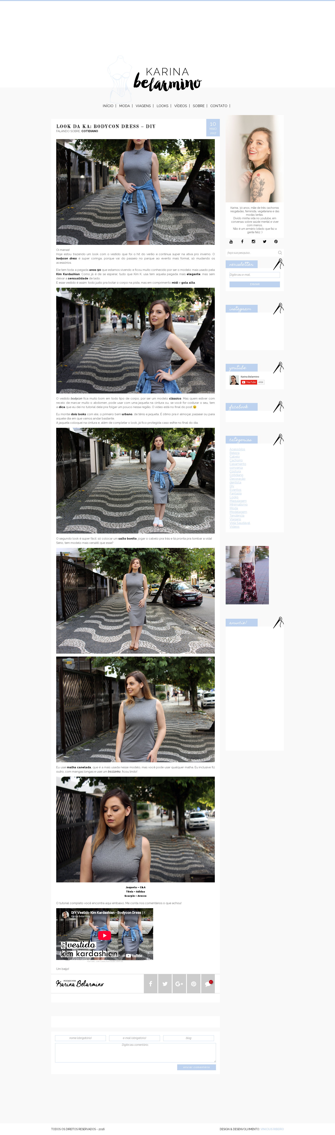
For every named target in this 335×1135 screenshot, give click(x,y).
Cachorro (236, 460)
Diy (232, 486)
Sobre (199, 106)
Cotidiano (236, 475)
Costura (235, 471)
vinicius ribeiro (272, 1129)
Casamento (238, 464)
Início (108, 106)
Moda (124, 106)
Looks (162, 106)
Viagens (143, 106)
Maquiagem (238, 501)
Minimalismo (239, 504)
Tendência (237, 515)
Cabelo (235, 456)
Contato (218, 106)
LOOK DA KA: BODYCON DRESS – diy (106, 127)
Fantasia (236, 493)
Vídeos (180, 106)
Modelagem (238, 512)
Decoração (237, 479)
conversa (236, 468)
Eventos (235, 490)
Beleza (234, 453)
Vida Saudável (240, 523)
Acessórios (237, 449)
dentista (235, 482)
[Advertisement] (167, 28)
